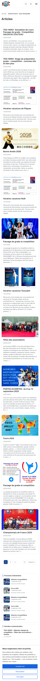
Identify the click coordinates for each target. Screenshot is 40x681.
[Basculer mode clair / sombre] (31, 4)
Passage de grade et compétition (18, 241)
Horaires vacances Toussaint (16, 291)
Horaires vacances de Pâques (17, 108)
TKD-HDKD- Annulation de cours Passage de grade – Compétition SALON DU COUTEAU (18, 32)
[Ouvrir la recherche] (26, 4)
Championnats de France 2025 (17, 532)
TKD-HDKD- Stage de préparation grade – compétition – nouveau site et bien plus (19, 61)
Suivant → (32, 562)
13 (24, 562)
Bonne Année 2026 (12, 151)
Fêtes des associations (14, 340)
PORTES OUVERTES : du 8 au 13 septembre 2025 (18, 390)
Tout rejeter (20, 677)
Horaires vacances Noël (14, 198)
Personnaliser (20, 671)
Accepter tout (20, 666)
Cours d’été (8, 438)
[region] (20, 663)
